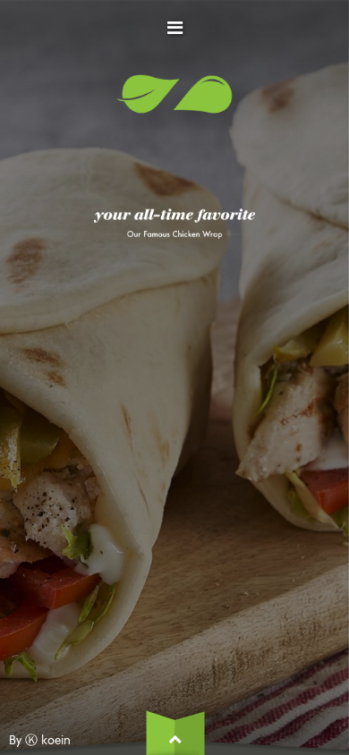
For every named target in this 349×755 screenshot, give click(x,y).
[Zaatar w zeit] (174, 103)
